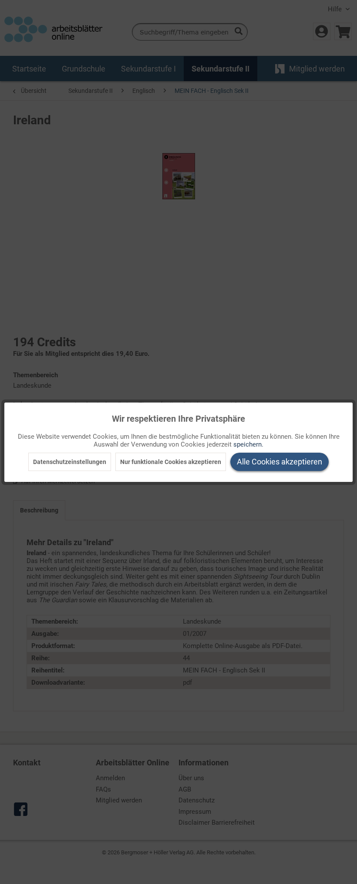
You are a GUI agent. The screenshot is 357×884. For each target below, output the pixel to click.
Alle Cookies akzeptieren (279, 461)
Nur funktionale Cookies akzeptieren (170, 461)
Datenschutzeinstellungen (69, 461)
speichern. (248, 444)
